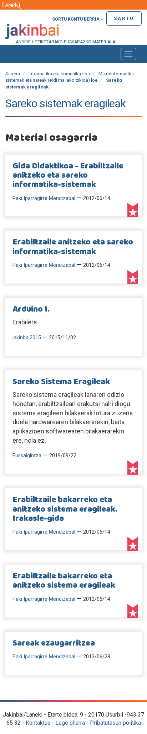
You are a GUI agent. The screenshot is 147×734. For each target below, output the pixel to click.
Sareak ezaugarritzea (53, 643)
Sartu (124, 18)
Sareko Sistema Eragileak (61, 382)
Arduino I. (31, 309)
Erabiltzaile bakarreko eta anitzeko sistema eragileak (63, 581)
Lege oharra (70, 722)
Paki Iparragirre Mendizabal (43, 198)
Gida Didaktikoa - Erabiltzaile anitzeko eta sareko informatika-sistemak (67, 176)
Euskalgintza (26, 456)
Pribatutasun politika (115, 722)
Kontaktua (38, 722)
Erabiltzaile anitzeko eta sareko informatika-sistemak (72, 247)
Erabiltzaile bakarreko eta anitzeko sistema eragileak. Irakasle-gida (64, 509)
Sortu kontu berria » (77, 19)
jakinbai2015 (26, 338)
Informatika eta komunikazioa (59, 73)
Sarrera (12, 73)
